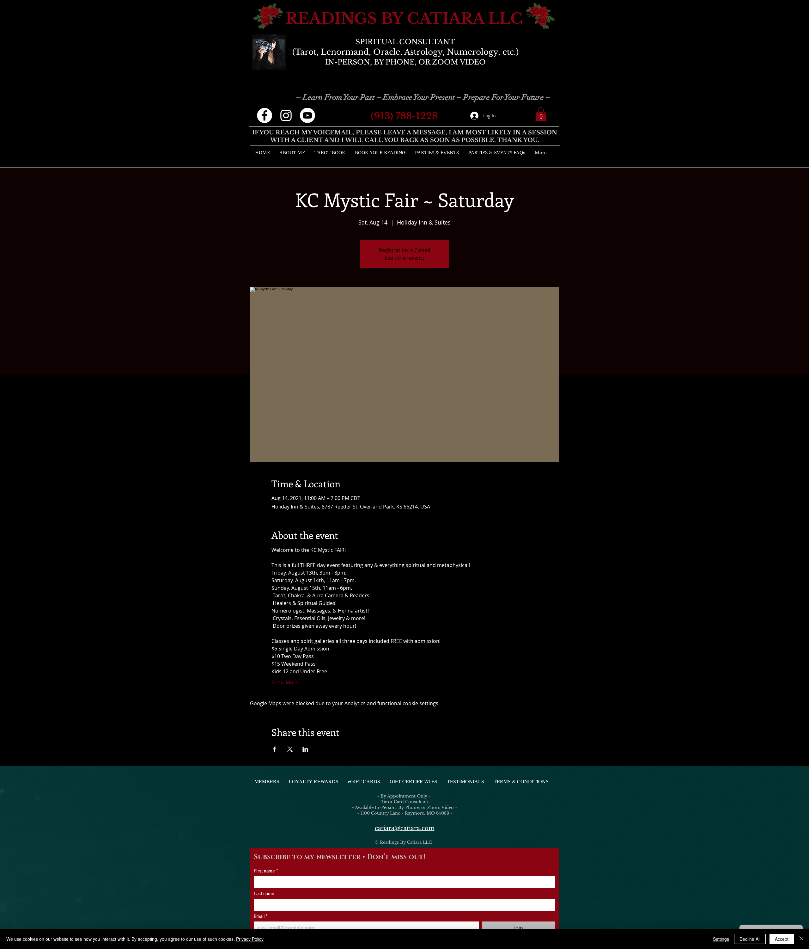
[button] (541, 114)
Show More (284, 682)
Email (261, 916)
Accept (781, 939)
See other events (405, 257)
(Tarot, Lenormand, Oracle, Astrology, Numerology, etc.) (405, 52)
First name (266, 870)
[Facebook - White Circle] (264, 115)
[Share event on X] (290, 749)
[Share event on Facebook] (274, 749)
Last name (264, 893)
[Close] (801, 939)
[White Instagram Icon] (286, 115)
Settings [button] (721, 939)
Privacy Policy (250, 939)
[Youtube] (307, 115)
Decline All (749, 939)
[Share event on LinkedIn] (305, 749)
